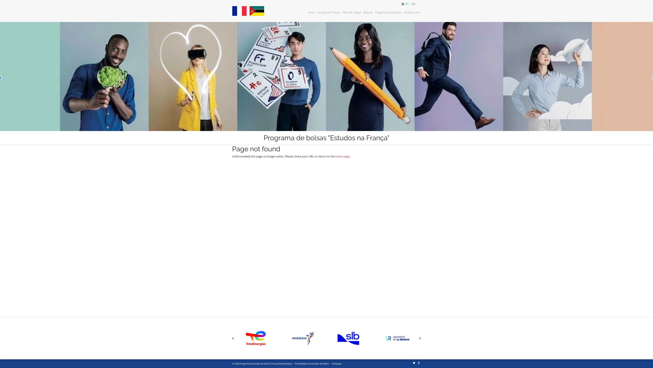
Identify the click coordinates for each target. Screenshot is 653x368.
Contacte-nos (412, 12)
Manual (368, 12)
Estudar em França (328, 12)
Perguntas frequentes (388, 12)
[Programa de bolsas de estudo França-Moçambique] (248, 11)
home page (342, 156)
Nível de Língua (351, 12)
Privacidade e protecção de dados (312, 363)
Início (311, 12)
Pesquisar (337, 363)
